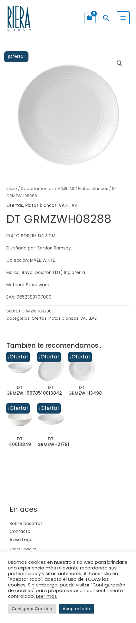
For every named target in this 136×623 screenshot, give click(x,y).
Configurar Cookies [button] (32, 609)
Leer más (46, 596)
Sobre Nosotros (26, 524)
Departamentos (37, 188)
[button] (106, 18)
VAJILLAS (66, 188)
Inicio (11, 188)
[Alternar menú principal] (123, 17)
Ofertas (14, 206)
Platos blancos (93, 188)
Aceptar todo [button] (76, 609)
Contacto (19, 531)
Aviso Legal (21, 540)
